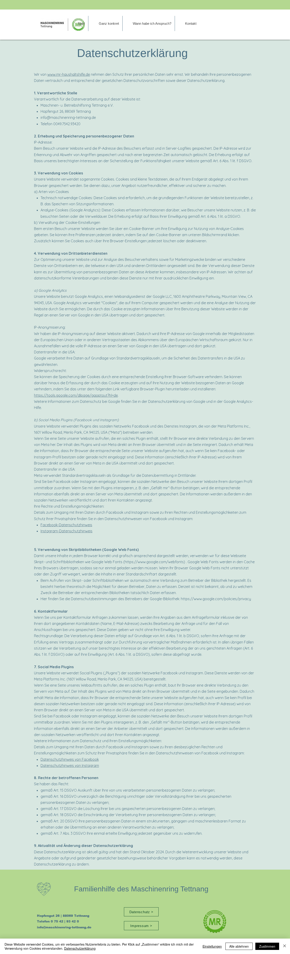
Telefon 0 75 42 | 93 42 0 (58, 921)
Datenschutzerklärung (80, 948)
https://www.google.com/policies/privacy (216, 599)
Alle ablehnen (239, 946)
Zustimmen (267, 946)
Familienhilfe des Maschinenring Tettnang (141, 889)
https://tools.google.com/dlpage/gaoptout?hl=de (76, 395)
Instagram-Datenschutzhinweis (66, 531)
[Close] (284, 946)
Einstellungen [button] (212, 946)
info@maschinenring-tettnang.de (68, 117)
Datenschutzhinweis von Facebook (70, 759)
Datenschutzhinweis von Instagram (70, 765)
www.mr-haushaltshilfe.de (68, 74)
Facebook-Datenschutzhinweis (66, 525)
